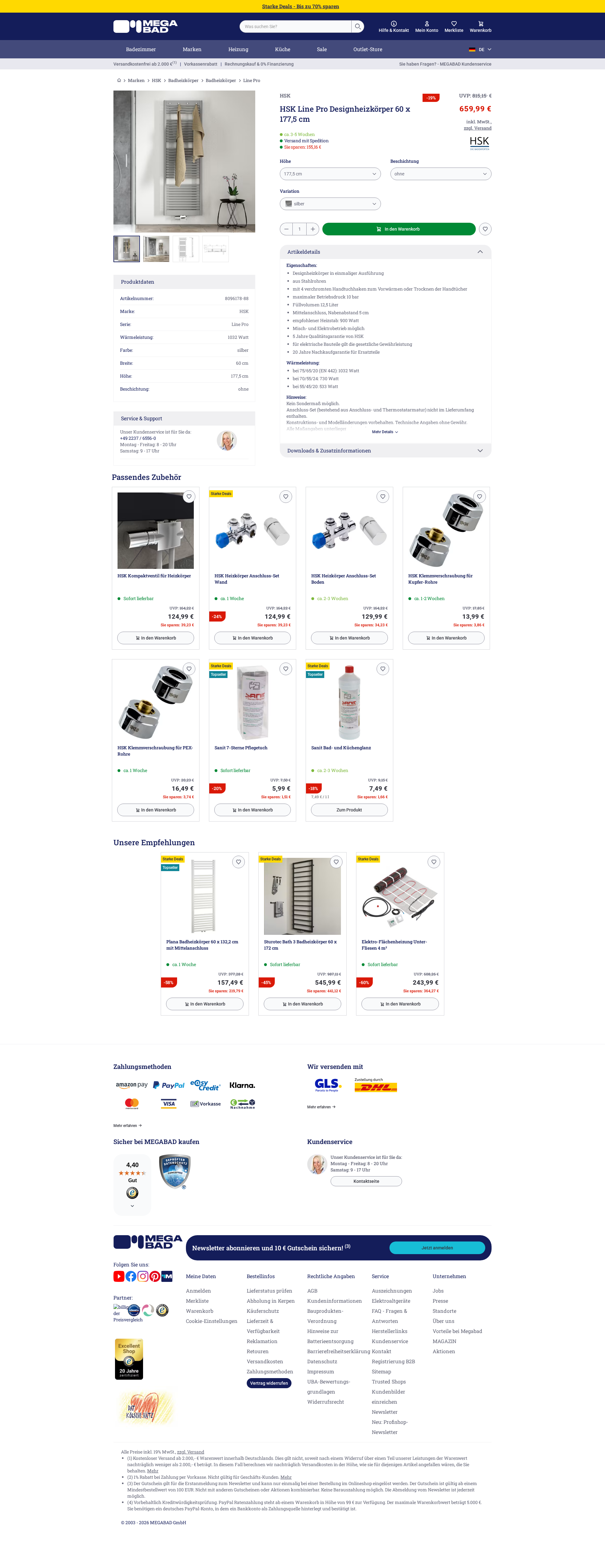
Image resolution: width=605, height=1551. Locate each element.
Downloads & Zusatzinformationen (329, 450)
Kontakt (381, 1351)
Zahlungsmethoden (270, 1371)
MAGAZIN (444, 1341)
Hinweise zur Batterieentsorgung (330, 1336)
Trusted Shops (389, 1381)
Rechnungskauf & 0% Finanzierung (259, 64)
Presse (440, 1300)
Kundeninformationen (334, 1300)
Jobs (438, 1290)
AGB (312, 1290)
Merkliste (197, 1300)
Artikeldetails (303, 251)
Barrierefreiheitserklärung (338, 1351)
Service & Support (141, 418)
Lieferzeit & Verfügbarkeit (263, 1326)
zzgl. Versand (190, 1452)
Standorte (444, 1310)
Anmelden (198, 1290)
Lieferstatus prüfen (269, 1290)
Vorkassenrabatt (200, 64)
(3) (347, 1246)
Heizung (238, 49)
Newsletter (385, 1411)
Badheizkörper (183, 80)
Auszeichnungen (392, 1290)
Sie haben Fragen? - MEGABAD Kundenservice (445, 64)
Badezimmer (141, 49)
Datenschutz (322, 1361)
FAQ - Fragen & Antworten (389, 1315)
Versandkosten (265, 1361)
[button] (394, 26)
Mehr (152, 1471)
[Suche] (357, 26)
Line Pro (251, 80)
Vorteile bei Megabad (457, 1331)
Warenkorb (199, 1310)
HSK (156, 80)
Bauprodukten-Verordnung (325, 1315)
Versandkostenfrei (142, 64)
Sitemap (381, 1371)
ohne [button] (399, 173)
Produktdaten (137, 281)
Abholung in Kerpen (271, 1300)
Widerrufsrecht (325, 1401)
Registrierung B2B (393, 1361)
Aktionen (444, 1351)
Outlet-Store (368, 49)
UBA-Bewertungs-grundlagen (328, 1386)
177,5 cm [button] (293, 173)
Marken (192, 49)
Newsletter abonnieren (271, 1248)
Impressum (320, 1371)
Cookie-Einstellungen (212, 1321)
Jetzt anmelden (437, 1247)
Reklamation (262, 1341)
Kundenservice (390, 1341)
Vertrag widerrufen (269, 1383)
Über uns (443, 1321)
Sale (322, 49)
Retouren (258, 1351)
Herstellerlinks (389, 1331)
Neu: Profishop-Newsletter (390, 1426)
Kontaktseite (366, 1181)
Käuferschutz (263, 1310)
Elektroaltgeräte (391, 1300)
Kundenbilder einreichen (388, 1396)
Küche (282, 49)
